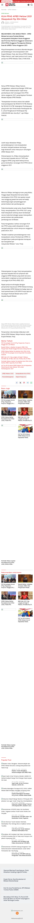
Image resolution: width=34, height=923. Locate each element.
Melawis (7, 22)
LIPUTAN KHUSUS (14, 22)
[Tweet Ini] (20, 382)
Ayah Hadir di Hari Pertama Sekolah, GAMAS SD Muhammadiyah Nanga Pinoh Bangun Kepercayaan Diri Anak (21, 784)
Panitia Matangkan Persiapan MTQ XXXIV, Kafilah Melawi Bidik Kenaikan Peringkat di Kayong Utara (21, 794)
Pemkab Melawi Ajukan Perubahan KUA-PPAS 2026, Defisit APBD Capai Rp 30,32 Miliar (16, 362)
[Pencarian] (32, 4)
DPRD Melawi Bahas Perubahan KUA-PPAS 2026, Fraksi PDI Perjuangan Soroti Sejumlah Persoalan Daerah (16, 352)
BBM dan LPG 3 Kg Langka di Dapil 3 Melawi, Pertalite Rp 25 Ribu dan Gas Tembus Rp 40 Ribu (16, 358)
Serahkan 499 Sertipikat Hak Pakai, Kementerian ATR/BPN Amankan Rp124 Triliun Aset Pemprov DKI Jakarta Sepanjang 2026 (22, 842)
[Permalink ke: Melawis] (2, 23)
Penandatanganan (8, 377)
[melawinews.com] (10, 4)
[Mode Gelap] (29, 4)
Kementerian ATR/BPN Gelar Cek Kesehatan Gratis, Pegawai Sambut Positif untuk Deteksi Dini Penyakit (22, 817)
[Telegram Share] (27, 382)
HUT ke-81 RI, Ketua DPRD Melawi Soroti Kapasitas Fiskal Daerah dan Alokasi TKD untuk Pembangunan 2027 (16, 367)
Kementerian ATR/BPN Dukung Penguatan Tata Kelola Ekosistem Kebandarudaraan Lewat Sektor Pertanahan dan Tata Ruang (22, 854)
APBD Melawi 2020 (7, 373)
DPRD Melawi (5, 13)
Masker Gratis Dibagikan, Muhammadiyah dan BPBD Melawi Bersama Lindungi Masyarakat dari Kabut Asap (22, 771)
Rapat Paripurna (21, 377)
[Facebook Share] (16, 382)
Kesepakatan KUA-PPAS (23, 373)
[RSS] (17, 913)
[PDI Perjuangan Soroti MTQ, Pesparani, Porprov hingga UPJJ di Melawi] (8, 394)
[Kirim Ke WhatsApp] (31, 382)
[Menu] (2, 4)
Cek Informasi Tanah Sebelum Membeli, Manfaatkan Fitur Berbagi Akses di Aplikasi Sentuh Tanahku (21, 829)
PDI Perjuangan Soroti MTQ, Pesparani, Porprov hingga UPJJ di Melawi (15, 343)
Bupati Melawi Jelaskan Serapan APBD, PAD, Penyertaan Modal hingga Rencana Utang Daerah (16, 348)
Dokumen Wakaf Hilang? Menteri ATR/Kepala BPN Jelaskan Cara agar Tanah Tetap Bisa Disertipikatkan (22, 805)
